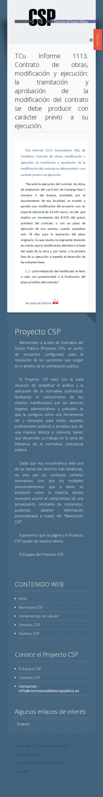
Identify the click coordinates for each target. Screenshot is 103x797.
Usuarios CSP (29, 677)
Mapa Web (22, 771)
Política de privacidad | (52, 746)
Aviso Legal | (24, 746)
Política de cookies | (30, 754)
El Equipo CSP (30, 668)
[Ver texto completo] (55, 303)
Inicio (23, 598)
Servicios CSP (29, 624)
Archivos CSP (29, 633)
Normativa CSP (31, 607)
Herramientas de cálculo (38, 616)
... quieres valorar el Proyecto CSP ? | (42, 763)
